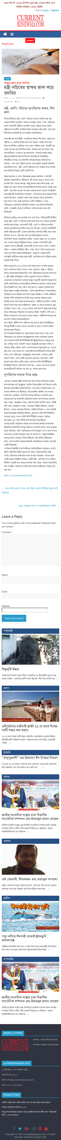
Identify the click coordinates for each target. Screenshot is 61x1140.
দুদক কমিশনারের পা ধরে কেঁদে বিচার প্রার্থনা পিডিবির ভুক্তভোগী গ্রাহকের (30, 490)
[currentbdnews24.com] (5, 34)
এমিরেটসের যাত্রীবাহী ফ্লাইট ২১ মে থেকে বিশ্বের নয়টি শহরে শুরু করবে (29, 728)
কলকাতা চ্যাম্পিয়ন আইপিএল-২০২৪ (14, 1107)
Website (6, 606)
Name (5, 575)
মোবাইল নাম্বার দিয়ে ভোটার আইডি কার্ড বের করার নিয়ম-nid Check (26, 1102)
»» (57, 678)
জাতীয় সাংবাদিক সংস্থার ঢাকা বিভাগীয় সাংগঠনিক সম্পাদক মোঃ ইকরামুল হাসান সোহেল (30, 817)
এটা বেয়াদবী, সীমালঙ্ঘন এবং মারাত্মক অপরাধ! (29, 879)
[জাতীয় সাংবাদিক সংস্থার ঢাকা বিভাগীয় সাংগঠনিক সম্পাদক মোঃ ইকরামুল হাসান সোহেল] (30, 781)
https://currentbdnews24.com (18, 475)
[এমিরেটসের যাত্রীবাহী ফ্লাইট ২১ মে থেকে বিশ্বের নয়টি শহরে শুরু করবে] (30, 693)
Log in (45, 10)
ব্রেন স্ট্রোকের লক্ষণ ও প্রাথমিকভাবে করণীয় (39, 505)
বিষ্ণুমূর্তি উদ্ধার (7, 44)
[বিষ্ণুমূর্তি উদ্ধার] (30, 636)
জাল (19, 101)
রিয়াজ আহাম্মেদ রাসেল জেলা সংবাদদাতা (30, 98)
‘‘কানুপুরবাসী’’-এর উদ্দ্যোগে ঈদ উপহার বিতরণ (30, 758)
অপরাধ (7, 78)
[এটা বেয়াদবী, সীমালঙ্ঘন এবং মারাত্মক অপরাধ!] (30, 846)
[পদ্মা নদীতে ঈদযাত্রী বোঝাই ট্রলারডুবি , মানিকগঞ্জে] (30, 903)
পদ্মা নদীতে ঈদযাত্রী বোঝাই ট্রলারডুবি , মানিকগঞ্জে (25, 938)
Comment (7, 532)
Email (4, 591)
